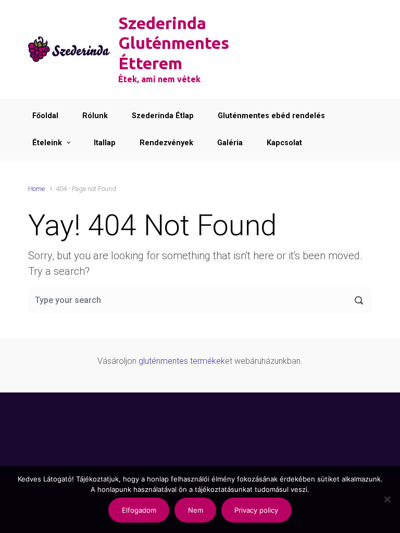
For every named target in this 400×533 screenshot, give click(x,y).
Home (36, 189)
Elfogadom (139, 510)
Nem (195, 510)
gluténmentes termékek (182, 361)
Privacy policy (256, 510)
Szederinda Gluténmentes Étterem (173, 43)
